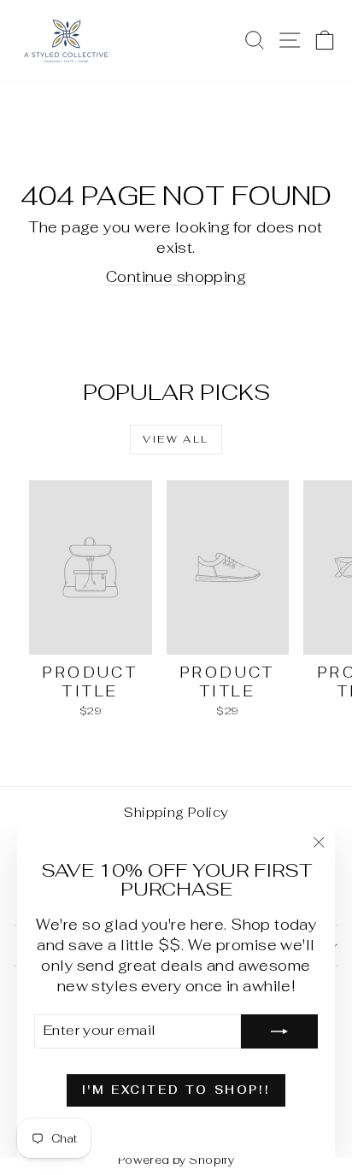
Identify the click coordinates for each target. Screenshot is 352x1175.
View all (175, 439)
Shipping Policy (175, 812)
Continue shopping (176, 276)
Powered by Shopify (176, 1160)
